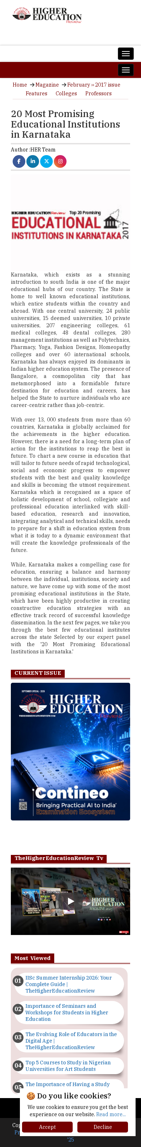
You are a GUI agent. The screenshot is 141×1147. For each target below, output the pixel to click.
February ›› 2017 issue (93, 85)
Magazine (47, 85)
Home (20, 85)
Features (36, 93)
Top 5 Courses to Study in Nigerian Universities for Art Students (68, 1065)
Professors (98, 93)
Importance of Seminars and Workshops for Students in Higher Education (66, 1012)
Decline (103, 1127)
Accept (47, 1127)
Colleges (66, 93)
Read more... (111, 1114)
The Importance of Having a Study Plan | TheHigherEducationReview (67, 1087)
